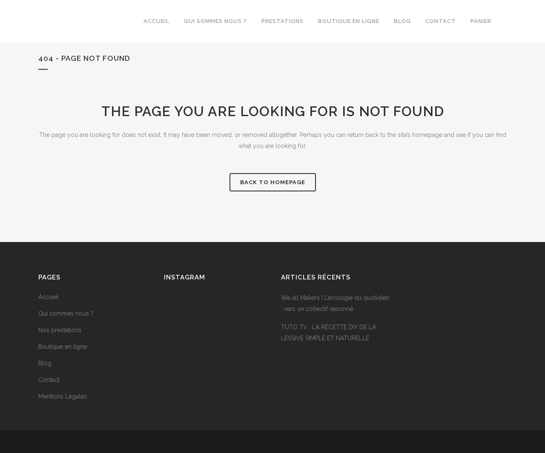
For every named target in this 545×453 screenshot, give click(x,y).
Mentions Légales (62, 396)
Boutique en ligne (62, 346)
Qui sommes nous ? (66, 313)
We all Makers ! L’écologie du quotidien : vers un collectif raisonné (335, 303)
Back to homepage (272, 182)
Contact (49, 379)
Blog (45, 363)
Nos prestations (59, 330)
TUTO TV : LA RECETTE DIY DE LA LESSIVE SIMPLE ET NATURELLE (328, 333)
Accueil (48, 296)
